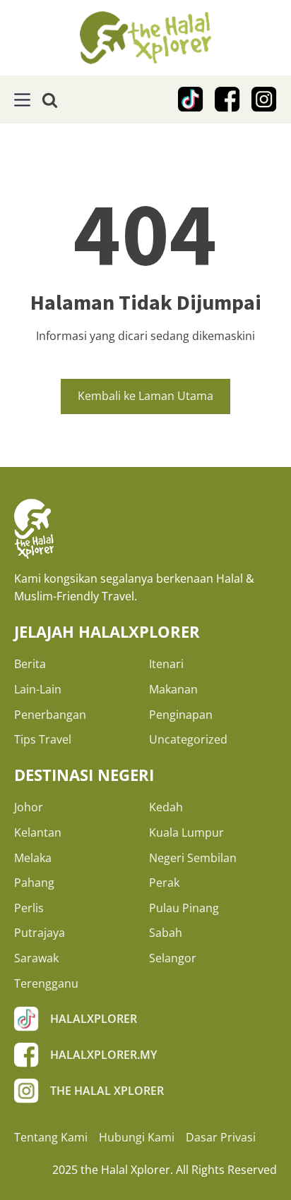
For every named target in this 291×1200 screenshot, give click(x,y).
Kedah (166, 807)
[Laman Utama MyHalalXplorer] (145, 37)
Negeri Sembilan (193, 858)
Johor (28, 807)
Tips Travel (42, 739)
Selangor (172, 958)
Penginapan (181, 714)
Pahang (34, 882)
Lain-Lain (37, 689)
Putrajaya (39, 932)
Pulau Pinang (184, 908)
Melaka (33, 858)
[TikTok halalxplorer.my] (190, 99)
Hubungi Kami (136, 1137)
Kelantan (37, 832)
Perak (164, 882)
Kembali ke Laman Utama (145, 396)
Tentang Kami (51, 1137)
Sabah (165, 932)
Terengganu (46, 983)
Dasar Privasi (221, 1137)
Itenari (166, 664)
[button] (22, 100)
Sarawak (36, 958)
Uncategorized (188, 739)
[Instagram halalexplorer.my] (264, 99)
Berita (30, 664)
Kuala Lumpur (186, 832)
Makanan (173, 689)
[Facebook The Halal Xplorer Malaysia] (227, 99)
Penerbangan (50, 714)
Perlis (29, 908)
